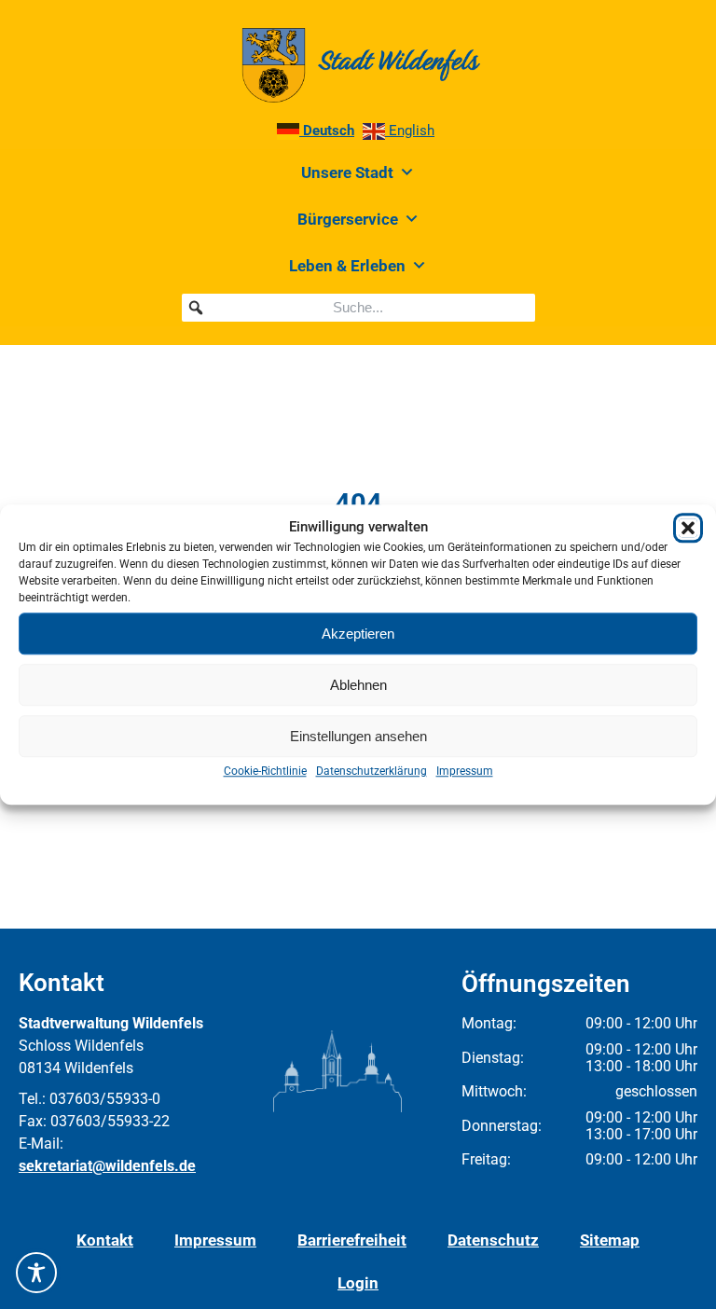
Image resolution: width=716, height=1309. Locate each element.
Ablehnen (358, 685)
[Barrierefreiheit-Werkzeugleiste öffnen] (36, 1272)
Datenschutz (493, 1240)
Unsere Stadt (347, 172)
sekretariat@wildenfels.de (107, 1166)
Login (358, 1283)
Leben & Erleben (347, 265)
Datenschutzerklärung (371, 771)
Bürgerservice (347, 219)
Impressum (464, 771)
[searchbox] (358, 308)
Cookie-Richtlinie (265, 771)
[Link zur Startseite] (357, 65)
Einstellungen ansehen (358, 736)
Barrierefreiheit (351, 1240)
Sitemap (610, 1240)
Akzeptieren (358, 633)
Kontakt (104, 1240)
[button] (688, 527)
